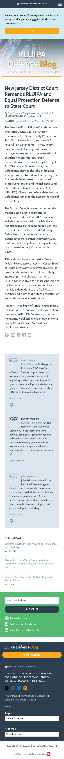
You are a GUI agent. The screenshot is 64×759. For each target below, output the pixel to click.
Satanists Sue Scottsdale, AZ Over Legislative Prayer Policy (29, 579)
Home (8, 706)
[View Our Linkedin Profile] (19, 688)
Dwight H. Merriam (31, 422)
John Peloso (46, 113)
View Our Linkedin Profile (24, 630)
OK (32, 31)
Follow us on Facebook (23, 624)
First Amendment (49, 121)
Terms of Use (27, 695)
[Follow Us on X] (7, 688)
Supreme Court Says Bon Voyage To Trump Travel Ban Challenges (31, 545)
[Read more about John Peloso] (11, 521)
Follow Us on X (18, 618)
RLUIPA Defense (32, 59)
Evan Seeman (15, 113)
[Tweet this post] (19, 335)
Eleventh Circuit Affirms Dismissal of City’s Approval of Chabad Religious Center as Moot (29, 562)
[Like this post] (24, 335)
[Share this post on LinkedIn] (29, 335)
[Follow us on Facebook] (13, 688)
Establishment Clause (27, 121)
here (34, 19)
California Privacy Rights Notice (20, 699)
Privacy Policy (11, 695)
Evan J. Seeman (29, 364)
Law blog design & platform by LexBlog (30, 754)
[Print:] (7, 334)
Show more (15, 398)
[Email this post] (13, 335)
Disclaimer (42, 695)
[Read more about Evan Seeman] (11, 405)
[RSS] (25, 688)
